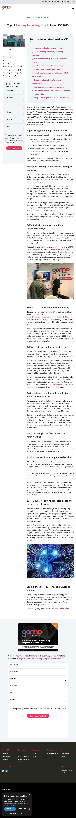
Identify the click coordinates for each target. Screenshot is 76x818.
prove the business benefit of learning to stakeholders (48, 317)
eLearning (30, 182)
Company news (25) (10, 76)
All (4, 61)
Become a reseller (52, 754)
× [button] (29, 794)
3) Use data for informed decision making (47, 66)
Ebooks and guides (23, 756)
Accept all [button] (10, 809)
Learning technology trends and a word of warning (51, 98)
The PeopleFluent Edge (60, 608)
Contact (44, 2)
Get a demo (5, 759)
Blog (29, 17)
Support (59, 2)
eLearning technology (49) (12, 73)
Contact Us (5, 754)
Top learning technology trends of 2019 (46, 48)
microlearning (46, 441)
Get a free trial (6, 756)
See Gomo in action (67, 773)
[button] (17, 813)
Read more (17, 805)
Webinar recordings (23, 759)
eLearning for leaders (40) (12, 70)
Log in (34, 754)
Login (72, 2)
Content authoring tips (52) (12, 67)
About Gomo (65, 754)
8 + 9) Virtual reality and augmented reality (48, 87)
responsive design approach (59, 249)
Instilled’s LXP (61, 384)
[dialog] (17, 804)
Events (20, 762)
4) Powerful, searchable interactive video (47, 69)
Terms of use (6, 790)
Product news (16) (9, 64)
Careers (63, 756)
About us (52, 2)
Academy (66, 2)
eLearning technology (41, 17)
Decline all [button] (23, 809)
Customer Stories (66, 770)
